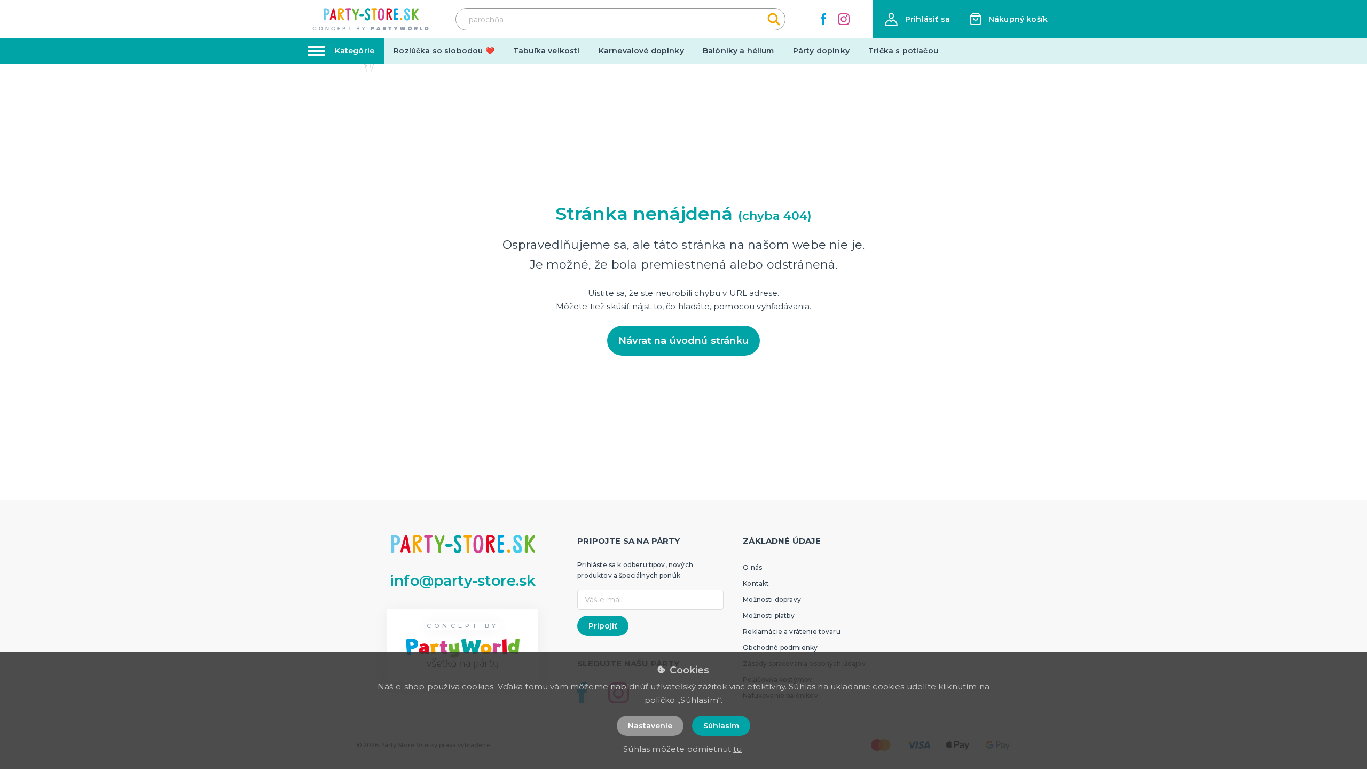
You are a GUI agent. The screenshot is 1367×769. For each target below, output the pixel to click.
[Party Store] (371, 19)
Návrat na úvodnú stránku (683, 341)
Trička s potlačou (903, 51)
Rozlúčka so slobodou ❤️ (444, 51)
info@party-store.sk (463, 581)
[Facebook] (823, 19)
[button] (917, 19)
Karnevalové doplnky (641, 51)
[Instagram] (844, 19)
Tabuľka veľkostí (546, 51)
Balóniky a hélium (738, 51)
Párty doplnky (821, 51)
